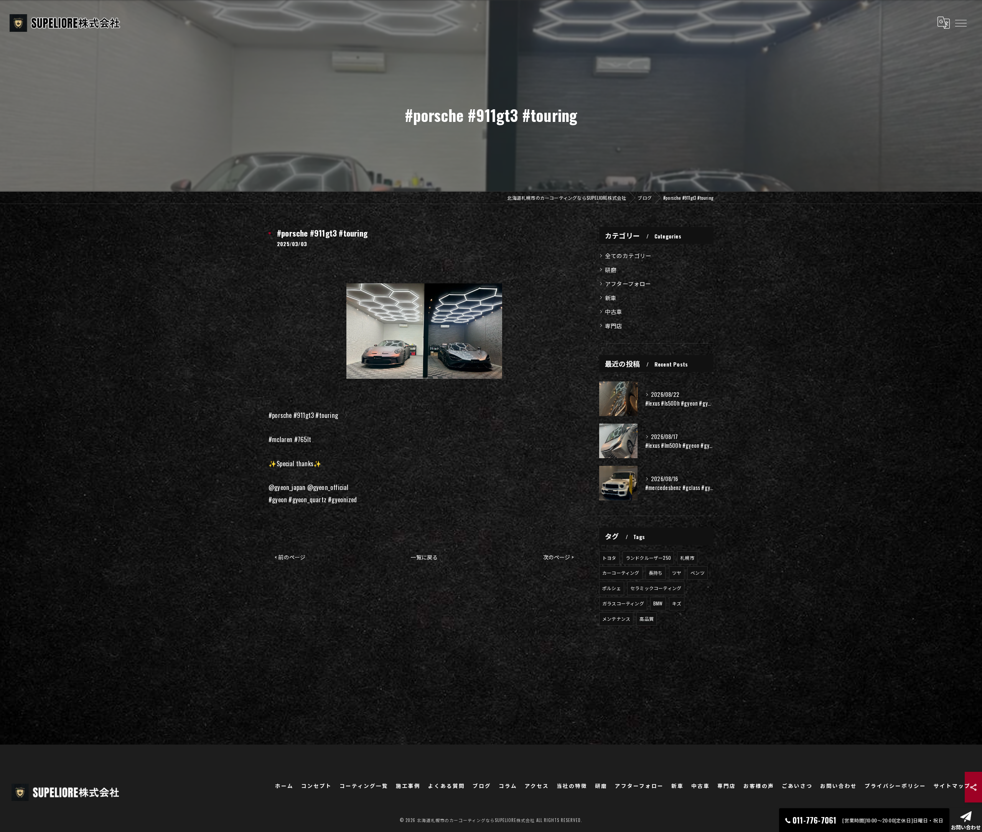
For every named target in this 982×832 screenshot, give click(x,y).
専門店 (614, 326)
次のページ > (558, 557)
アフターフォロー (628, 284)
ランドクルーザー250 (648, 557)
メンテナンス (616, 618)
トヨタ (609, 557)
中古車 (614, 311)
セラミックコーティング (655, 588)
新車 (610, 298)
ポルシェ (611, 588)
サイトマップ (952, 785)
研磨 (610, 270)
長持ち (656, 572)
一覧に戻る (424, 557)
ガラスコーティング (623, 603)
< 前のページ (290, 557)
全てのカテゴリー (628, 256)
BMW (658, 603)
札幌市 (687, 557)
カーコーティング (620, 572)
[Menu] (960, 22)
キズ (676, 603)
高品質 (646, 618)
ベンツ (697, 572)
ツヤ (676, 572)
